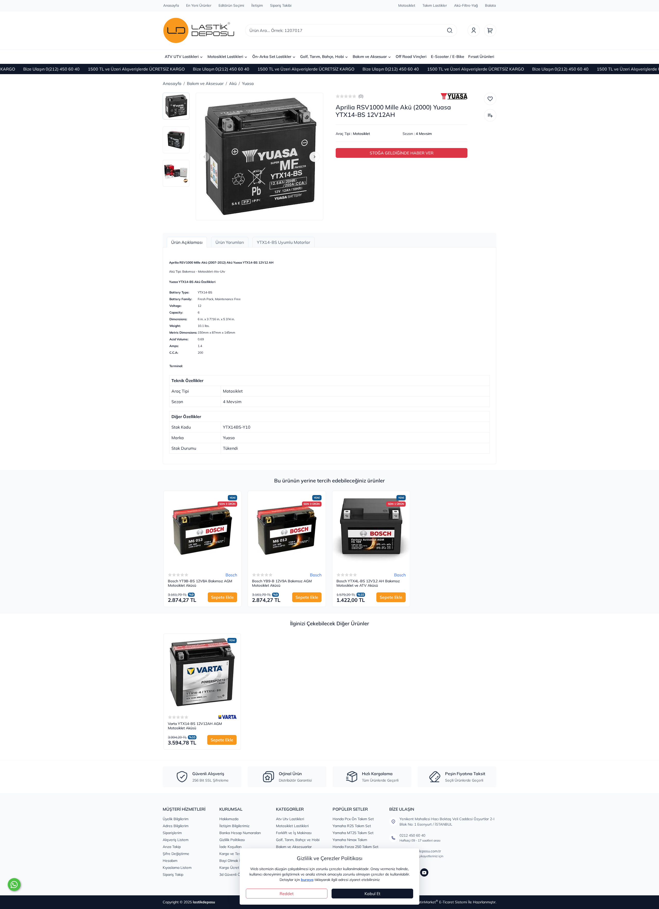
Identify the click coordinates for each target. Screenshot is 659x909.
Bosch (231, 575)
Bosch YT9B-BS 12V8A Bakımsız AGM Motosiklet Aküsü (200, 583)
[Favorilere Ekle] (490, 99)
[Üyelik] (473, 30)
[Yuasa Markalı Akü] (454, 96)
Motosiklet (361, 133)
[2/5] (340, 96)
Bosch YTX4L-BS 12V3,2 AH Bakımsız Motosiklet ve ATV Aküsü (368, 583)
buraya (307, 879)
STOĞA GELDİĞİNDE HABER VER (401, 152)
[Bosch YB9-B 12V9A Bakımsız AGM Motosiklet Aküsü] (286, 529)
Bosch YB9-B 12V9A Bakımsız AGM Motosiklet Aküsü (282, 583)
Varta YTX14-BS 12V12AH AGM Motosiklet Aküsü (195, 726)
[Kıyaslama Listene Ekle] (490, 115)
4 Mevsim (424, 133)
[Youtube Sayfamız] (424, 872)
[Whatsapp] (14, 884)
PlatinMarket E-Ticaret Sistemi (441, 902)
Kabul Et (372, 893)
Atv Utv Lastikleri (290, 819)
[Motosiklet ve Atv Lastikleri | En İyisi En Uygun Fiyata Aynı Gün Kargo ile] (199, 30)
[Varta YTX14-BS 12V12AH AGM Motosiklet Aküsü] (202, 672)
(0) (360, 96)
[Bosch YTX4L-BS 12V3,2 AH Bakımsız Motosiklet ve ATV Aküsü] (371, 529)
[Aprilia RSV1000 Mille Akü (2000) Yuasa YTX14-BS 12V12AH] (259, 156)
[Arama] (450, 30)
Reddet (287, 893)
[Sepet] (490, 30)
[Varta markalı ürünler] (228, 717)
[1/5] (338, 96)
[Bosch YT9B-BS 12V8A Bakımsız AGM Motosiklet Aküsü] (202, 529)
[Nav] (204, 157)
